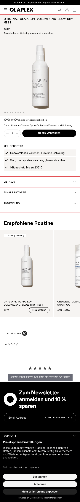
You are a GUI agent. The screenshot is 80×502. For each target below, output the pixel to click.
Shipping (25, 33)
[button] (5, 112)
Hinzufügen (39, 310)
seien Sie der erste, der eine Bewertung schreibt (40, 377)
